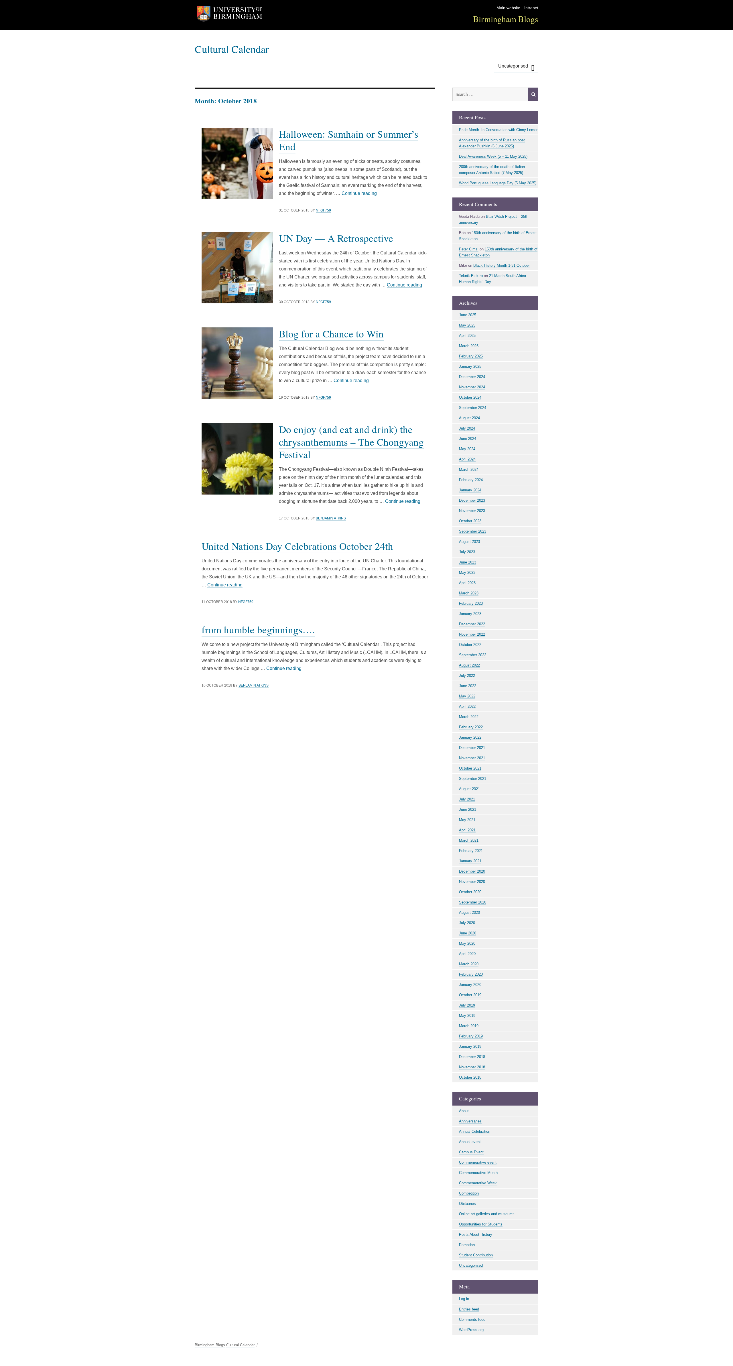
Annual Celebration (474, 1131)
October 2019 (470, 995)
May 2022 (467, 696)
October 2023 (470, 521)
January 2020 (470, 985)
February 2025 (471, 356)
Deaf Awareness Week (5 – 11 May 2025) (493, 156)
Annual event (470, 1142)
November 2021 (472, 758)
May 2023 (467, 572)
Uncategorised (513, 66)
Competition (469, 1193)
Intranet (531, 8)
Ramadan (467, 1245)
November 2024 (472, 387)
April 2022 (467, 706)
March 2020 (468, 964)
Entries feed (469, 1309)
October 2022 (470, 645)
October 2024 (470, 397)
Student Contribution (476, 1255)
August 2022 (469, 665)
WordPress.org (471, 1330)
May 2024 (467, 449)
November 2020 (472, 881)
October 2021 (470, 768)
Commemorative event (477, 1162)
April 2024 (467, 459)
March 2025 (468, 346)
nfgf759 (323, 210)
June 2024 (467, 438)
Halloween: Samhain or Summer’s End (348, 140)
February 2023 (471, 603)
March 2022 (468, 717)
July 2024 (467, 428)
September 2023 (472, 531)
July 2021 (467, 799)
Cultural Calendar (232, 49)
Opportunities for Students (481, 1224)
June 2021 (467, 809)
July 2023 (467, 552)
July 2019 (467, 1005)
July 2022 (467, 675)
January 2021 (470, 861)
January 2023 (470, 614)
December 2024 (472, 377)
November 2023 (472, 511)
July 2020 (467, 923)
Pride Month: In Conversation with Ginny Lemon (498, 130)
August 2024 (469, 418)
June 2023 (467, 562)
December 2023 (472, 500)
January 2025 (470, 366)
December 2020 (472, 871)
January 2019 (470, 1046)
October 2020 (470, 892)
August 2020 (469, 912)
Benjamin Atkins (331, 518)
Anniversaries (470, 1121)
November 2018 (472, 1067)
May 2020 (467, 943)
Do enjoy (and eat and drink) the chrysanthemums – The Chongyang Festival (351, 441)
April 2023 (467, 583)
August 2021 (469, 789)
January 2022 (470, 737)
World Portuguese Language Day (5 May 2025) (497, 183)
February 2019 (471, 1036)
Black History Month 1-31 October (501, 265)
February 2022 (471, 727)
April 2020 (467, 954)
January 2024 (470, 490)
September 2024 (472, 408)
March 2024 (468, 469)
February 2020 (471, 974)
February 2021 (471, 851)
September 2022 (472, 655)
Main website (508, 8)
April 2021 (467, 830)
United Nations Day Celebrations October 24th (297, 546)
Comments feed (472, 1319)
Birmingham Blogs (505, 18)
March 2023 (468, 593)
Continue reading (359, 193)
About (464, 1111)
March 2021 (468, 840)
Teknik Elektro (471, 276)
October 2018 (470, 1077)
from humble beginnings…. (258, 629)
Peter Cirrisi (468, 249)
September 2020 (472, 902)
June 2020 (467, 933)
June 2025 (467, 315)
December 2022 (472, 624)
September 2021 (472, 778)
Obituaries (467, 1203)
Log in (464, 1299)
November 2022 (472, 634)
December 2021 (472, 748)
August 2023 (469, 541)
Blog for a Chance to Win (331, 333)
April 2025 (467, 335)
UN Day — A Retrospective (336, 238)
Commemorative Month (478, 1173)
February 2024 (471, 480)
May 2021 (467, 820)
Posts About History (475, 1234)
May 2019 (467, 1015)
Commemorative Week (478, 1183)
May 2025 (467, 325)
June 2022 (467, 686)
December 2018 (472, 1057)
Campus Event (471, 1152)
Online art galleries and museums (487, 1214)
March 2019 (468, 1026)
